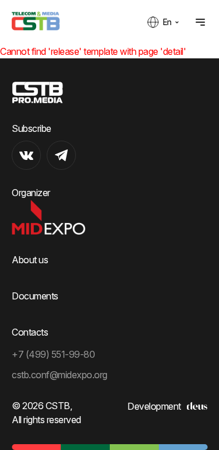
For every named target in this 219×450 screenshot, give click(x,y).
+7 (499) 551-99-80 (53, 354)
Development (154, 406)
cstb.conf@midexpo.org (59, 375)
